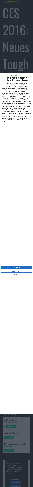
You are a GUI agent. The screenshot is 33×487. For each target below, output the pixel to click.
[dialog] (16, 243)
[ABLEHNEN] (30, 76)
